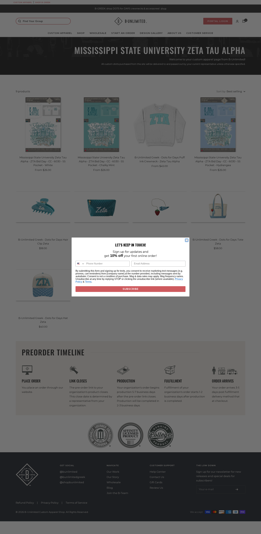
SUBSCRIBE (131, 289)
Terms (88, 281)
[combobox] (80, 263)
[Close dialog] (186, 240)
